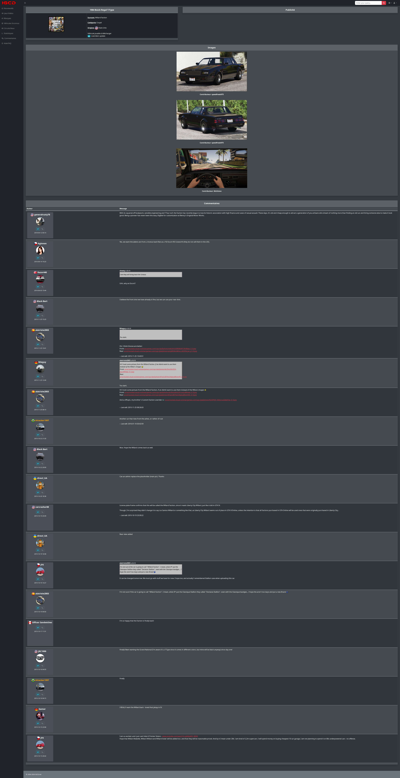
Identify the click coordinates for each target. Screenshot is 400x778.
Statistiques (8, 33)
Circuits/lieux (9, 28)
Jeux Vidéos (8, 13)
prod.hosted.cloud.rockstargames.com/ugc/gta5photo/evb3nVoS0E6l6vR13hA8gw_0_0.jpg (160, 348)
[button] (390, 3)
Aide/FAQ (7, 43)
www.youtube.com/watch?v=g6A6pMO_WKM (180, 736)
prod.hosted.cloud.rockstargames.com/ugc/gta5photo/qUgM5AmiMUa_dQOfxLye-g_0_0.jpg (160, 351)
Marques (7, 18)
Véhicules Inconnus (11, 23)
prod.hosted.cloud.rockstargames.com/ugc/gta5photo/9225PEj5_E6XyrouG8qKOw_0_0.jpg (201, 400)
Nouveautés (8, 8)
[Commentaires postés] (42, 229)
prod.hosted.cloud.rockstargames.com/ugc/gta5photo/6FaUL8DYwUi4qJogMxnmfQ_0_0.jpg (153, 377)
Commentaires (10, 38)
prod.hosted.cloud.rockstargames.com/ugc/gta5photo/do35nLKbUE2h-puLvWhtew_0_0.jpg (161, 392)
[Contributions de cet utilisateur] (38, 229)
